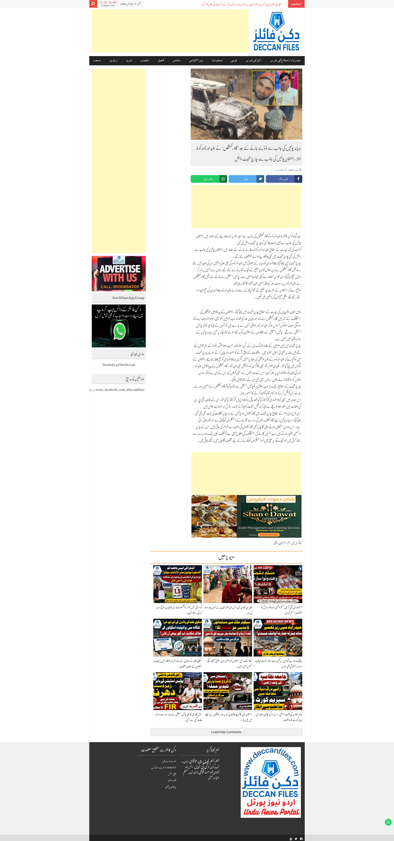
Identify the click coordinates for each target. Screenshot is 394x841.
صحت (97, 61)
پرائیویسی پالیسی (170, 787)
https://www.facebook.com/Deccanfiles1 (114, 389)
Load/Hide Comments (226, 732)
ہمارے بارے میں (169, 761)
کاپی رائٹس (172, 774)
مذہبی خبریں (193, 772)
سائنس (176, 61)
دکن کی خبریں (253, 61)
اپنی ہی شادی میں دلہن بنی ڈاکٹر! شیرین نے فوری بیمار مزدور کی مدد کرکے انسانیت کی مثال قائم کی (241, 4)
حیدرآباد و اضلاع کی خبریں (285, 61)
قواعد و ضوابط (172, 780)
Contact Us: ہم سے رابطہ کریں (163, 767)
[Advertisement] (170, 30)
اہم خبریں (282, 543)
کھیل (161, 61)
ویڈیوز (113, 61)
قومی (234, 61)
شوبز (129, 61)
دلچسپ (144, 61)
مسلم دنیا (217, 61)
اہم (288, 543)
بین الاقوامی (196, 61)
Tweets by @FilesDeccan (118, 364)
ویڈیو (214, 778)
